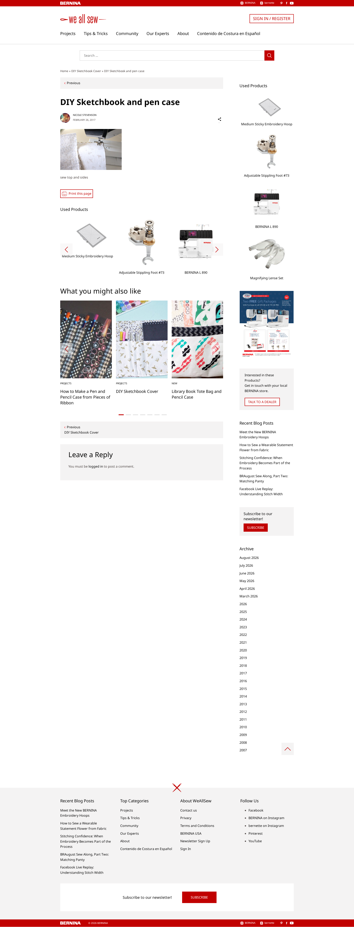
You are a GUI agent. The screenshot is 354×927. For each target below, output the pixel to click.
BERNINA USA (190, 833)
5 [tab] (149, 414)
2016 (243, 681)
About (183, 34)
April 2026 (247, 588)
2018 (243, 665)
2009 (243, 735)
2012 (243, 711)
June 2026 (246, 573)
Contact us (188, 810)
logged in (95, 466)
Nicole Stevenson (84, 115)
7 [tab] (164, 414)
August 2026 (249, 557)
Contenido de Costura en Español (228, 34)
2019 (243, 658)
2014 (243, 696)
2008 (243, 742)
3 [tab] (135, 414)
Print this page (80, 193)
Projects (68, 34)
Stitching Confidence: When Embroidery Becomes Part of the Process (264, 463)
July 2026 (246, 565)
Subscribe (255, 527)
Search (269, 55)
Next (217, 249)
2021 (243, 642)
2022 (243, 634)
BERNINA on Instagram (266, 818)
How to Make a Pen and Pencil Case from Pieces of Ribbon (85, 397)
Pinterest (255, 833)
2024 (243, 619)
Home (64, 71)
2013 (243, 704)
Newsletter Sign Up (195, 841)
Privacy (185, 818)
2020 (243, 650)
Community (127, 34)
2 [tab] (128, 414)
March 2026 (248, 596)
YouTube (255, 841)
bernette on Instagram (266, 825)
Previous (73, 83)
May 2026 (246, 581)
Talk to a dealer (262, 402)
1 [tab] (121, 414)
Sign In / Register (271, 18)
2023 (243, 627)
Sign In (185, 849)
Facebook (255, 810)
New (174, 383)
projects (65, 383)
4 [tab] (142, 414)
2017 (243, 673)
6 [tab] (157, 414)
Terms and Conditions (197, 825)
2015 (243, 688)
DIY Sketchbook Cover (86, 71)
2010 (243, 727)
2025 (243, 611)
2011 (243, 719)
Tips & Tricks (96, 34)
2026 (243, 604)
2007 (243, 750)
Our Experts (157, 34)
